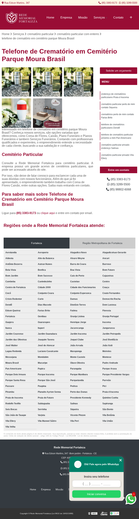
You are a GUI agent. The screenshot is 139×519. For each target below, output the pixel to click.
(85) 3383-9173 (109, 2)
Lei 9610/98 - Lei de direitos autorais (81, 436)
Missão (82, 17)
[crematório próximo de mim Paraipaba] (16, 113)
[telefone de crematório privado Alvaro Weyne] (47, 82)
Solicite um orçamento (118, 70)
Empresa (66, 17)
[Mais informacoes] (131, 17)
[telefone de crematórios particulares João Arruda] (16, 82)
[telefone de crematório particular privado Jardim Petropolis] (78, 82)
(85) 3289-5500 (129, 2)
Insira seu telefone (96, 476)
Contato (118, 17)
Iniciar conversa (96, 494)
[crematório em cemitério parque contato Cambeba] (47, 113)
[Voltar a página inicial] (22, 18)
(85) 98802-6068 (120, 189)
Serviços (99, 17)
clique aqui (48, 213)
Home (50, 17)
